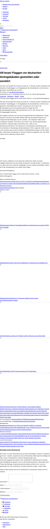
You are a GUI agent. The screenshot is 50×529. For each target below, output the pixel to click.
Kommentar (4, 482)
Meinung (5, 45)
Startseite (3, 187)
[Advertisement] (25, 149)
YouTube (5, 16)
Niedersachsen (7, 41)
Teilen (16, 187)
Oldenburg (6, 37)
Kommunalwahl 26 (8, 39)
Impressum (6, 522)
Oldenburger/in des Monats (11, 4)
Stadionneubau (30, 419)
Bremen (5, 43)
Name (2, 485)
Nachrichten (6, 35)
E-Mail (22, 96)
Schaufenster (8, 52)
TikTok (5, 18)
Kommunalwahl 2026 (18, 419)
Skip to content (4, 1)
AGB (4, 526)
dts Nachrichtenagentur (16, 92)
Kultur (4, 48)
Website (2, 492)
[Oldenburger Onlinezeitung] (9, 498)
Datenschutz (6, 524)
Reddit (17, 96)
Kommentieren (10, 187)
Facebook (6, 12)
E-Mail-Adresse (5, 488)
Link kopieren (21, 187)
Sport (4, 50)
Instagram (6, 14)
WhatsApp (6, 20)
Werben (5, 6)
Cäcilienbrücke (39, 419)
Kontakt (5, 8)
